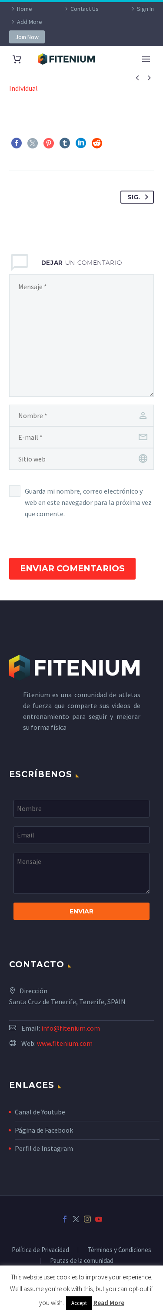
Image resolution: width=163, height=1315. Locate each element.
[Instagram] (87, 1219)
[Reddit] (97, 143)
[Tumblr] (65, 143)
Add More (29, 22)
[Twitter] (32, 143)
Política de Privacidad (40, 1250)
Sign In (145, 9)
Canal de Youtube (40, 1111)
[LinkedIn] (81, 143)
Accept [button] (79, 1303)
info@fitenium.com (70, 1028)
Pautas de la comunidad (81, 1261)
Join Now (27, 37)
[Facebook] (16, 143)
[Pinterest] (48, 143)
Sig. (133, 197)
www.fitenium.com (65, 1043)
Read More (108, 1303)
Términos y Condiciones (119, 1250)
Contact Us (84, 9)
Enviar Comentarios (72, 568)
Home (24, 9)
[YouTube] (98, 1219)
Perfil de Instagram (44, 1148)
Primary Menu (146, 59)
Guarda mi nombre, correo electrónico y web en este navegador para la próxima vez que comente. (88, 502)
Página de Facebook (44, 1130)
